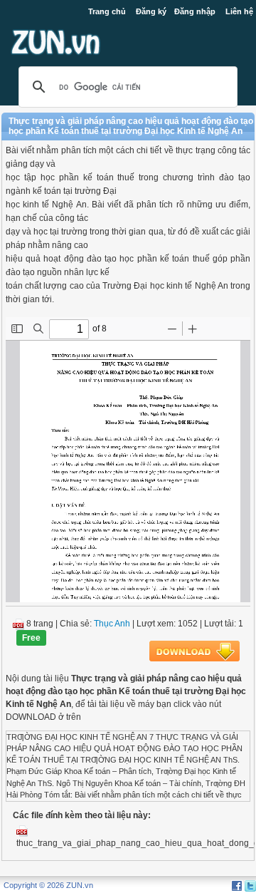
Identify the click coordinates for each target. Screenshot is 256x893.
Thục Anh (112, 624)
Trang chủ (107, 11)
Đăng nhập (194, 11)
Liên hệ (239, 11)
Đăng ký (151, 11)
